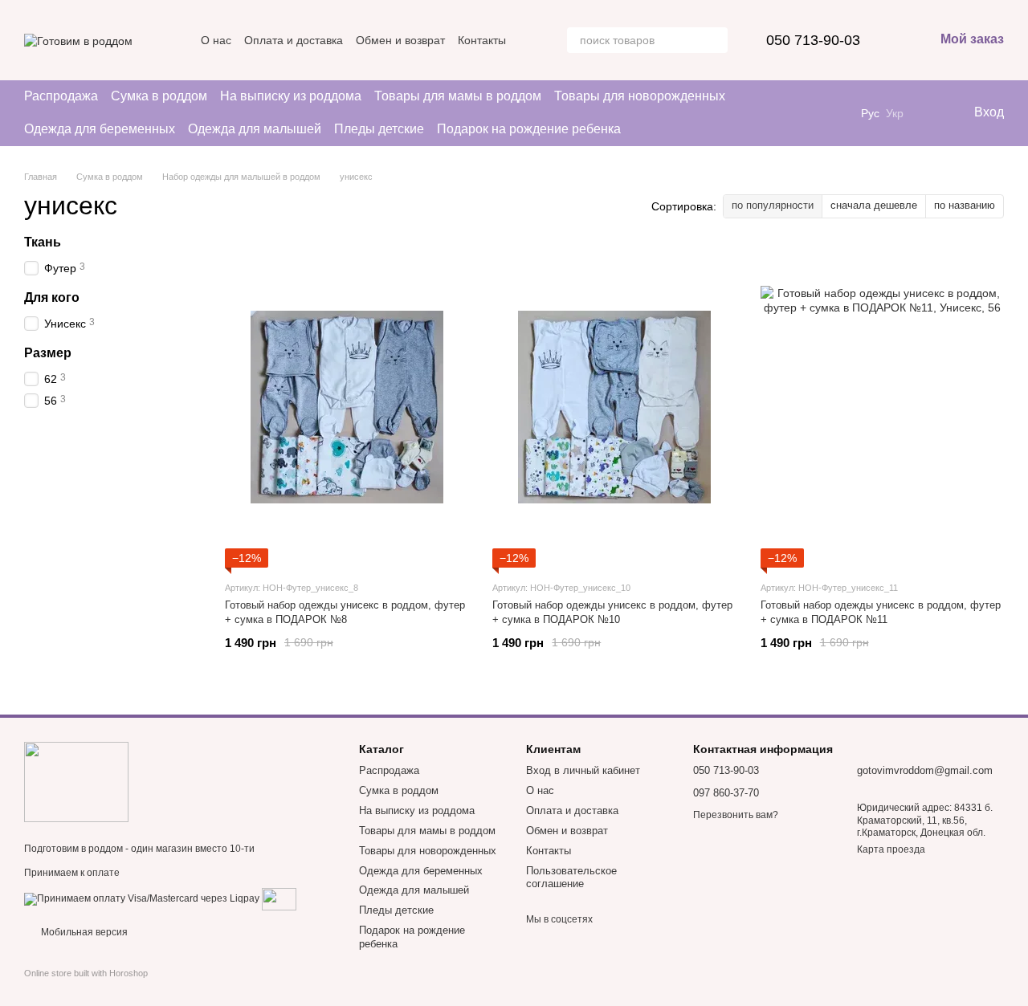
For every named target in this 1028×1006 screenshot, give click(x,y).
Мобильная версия (83, 932)
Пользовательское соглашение (571, 877)
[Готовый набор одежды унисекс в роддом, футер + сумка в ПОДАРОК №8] (346, 407)
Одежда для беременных (99, 129)
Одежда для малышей (254, 129)
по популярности (773, 205)
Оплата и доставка (293, 40)
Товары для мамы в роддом (457, 96)
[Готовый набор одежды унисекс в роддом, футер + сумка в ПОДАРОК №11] (882, 407)
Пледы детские (379, 129)
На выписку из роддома (290, 96)
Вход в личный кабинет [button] (583, 770)
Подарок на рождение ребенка (529, 129)
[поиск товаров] (715, 40)
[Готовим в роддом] (76, 781)
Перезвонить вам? (735, 815)
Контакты (482, 40)
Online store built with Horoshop (86, 973)
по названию (964, 205)
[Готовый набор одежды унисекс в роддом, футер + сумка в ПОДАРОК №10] (614, 407)
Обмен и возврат (400, 40)
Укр (895, 113)
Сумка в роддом (159, 96)
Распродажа (61, 96)
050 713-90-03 (813, 40)
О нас (216, 40)
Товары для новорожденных (639, 96)
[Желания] (928, 113)
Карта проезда (891, 849)
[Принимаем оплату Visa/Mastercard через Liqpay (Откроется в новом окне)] (141, 898)
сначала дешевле (873, 205)
